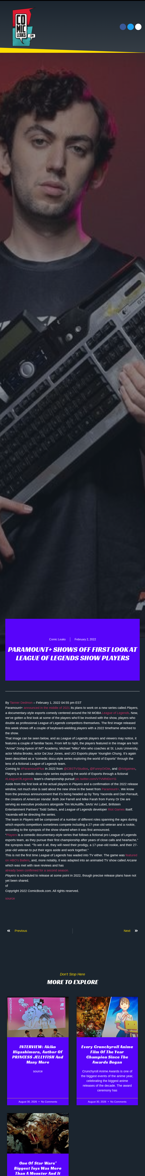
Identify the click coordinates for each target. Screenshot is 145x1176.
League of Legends (115, 713)
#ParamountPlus (32, 768)
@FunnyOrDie (100, 768)
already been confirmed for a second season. (37, 870)
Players (11, 835)
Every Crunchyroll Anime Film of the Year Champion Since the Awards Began (107, 1054)
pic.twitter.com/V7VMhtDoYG (95, 779)
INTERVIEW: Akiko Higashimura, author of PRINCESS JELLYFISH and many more (37, 1054)
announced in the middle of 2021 (47, 708)
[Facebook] (123, 27)
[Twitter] (130, 27)
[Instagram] (138, 27)
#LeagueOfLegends (19, 779)
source (10, 898)
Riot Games (116, 809)
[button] (96, 27)
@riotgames (126, 768)
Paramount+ (110, 789)
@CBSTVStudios (76, 768)
